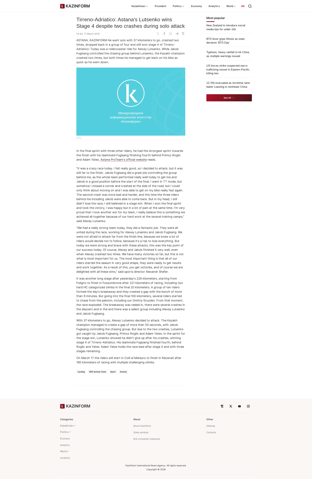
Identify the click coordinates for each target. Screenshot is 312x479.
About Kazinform (142, 425)
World (63, 451)
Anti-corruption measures (146, 438)
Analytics (214, 6)
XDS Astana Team (97, 371)
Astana (123, 371)
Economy (196, 6)
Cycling (81, 371)
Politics (64, 432)
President (160, 6)
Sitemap (210, 425)
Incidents (65, 457)
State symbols (140, 432)
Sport (113, 371)
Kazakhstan (66, 425)
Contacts (211, 432)
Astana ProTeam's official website (123, 159)
